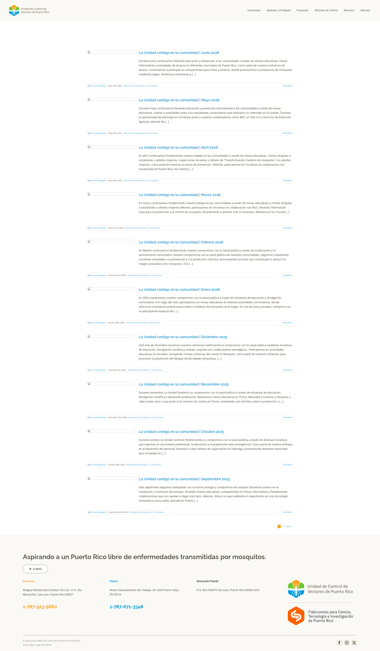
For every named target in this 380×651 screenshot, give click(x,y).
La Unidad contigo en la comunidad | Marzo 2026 (180, 195)
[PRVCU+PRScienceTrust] (320, 577)
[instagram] (347, 643)
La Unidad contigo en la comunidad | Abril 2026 (178, 147)
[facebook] (339, 643)
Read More (287, 85)
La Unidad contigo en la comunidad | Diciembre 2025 (183, 337)
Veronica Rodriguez (98, 85)
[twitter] (354, 643)
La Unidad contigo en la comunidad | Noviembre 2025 (184, 384)
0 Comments (152, 85)
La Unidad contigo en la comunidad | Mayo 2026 (179, 100)
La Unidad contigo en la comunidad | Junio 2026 (179, 52)
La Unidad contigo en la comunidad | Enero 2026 (179, 289)
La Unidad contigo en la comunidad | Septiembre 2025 (184, 479)
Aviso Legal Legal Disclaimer (37, 645)
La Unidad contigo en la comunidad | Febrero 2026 (181, 242)
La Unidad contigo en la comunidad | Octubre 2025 (181, 431)
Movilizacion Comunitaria (134, 85)
